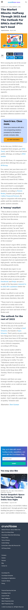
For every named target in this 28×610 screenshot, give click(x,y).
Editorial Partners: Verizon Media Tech (11, 529)
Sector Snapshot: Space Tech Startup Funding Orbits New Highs (12, 497)
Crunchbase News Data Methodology (11, 535)
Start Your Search (14, 139)
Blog (3, 563)
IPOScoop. (4, 165)
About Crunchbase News (8, 532)
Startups (3, 492)
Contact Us (4, 566)
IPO (7, 7)
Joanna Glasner (5, 502)
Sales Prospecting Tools (7, 603)
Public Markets (13, 7)
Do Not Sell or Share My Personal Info (11, 545)
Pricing (3, 583)
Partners (4, 560)
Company (4, 555)
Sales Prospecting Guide (8, 601)
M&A (13, 491)
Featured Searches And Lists (9, 590)
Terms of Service (6, 540)
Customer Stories (6, 581)
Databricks (5, 281)
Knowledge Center (6, 593)
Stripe (14, 281)
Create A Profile (5, 595)
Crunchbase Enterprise (7, 575)
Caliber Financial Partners (10, 196)
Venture (9, 492)
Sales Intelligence (6, 598)
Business (3, 7)
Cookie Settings (5, 543)
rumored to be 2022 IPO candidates (13, 285)
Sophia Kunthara (5, 30)
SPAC (19, 7)
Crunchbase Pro (6, 573)
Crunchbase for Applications (8, 578)
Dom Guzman (14, 404)
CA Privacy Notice (6, 548)
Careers (4, 558)
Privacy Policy (5, 537)
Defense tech (4, 491)
